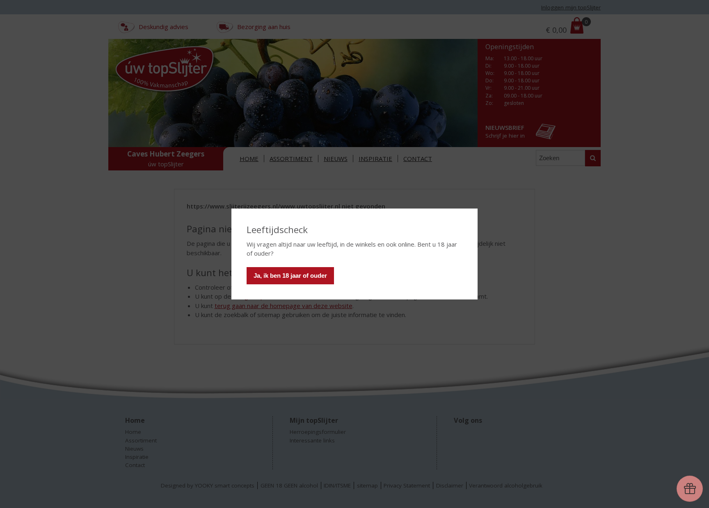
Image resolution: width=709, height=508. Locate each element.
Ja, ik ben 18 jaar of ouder (290, 275)
